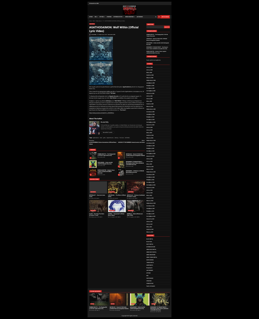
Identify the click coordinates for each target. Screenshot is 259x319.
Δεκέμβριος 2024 (150, 114)
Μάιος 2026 (149, 72)
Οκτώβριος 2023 (150, 151)
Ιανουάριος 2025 (150, 111)
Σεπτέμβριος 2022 (150, 185)
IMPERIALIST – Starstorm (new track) (98, 187)
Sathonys (116, 137)
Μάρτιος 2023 (149, 169)
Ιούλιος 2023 (149, 158)
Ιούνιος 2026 (149, 69)
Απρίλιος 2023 (150, 166)
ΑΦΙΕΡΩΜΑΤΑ (149, 265)
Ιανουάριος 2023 (150, 174)
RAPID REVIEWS (150, 259)
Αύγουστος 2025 (150, 93)
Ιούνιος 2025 (149, 98)
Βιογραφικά (149, 267)
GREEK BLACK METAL (151, 249)
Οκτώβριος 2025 (150, 88)
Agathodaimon (96, 137)
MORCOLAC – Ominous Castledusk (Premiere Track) (136, 187)
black (101, 137)
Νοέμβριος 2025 (150, 85)
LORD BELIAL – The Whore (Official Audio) (117, 187)
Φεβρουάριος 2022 (151, 203)
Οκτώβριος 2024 (150, 119)
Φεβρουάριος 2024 (151, 140)
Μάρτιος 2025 (149, 106)
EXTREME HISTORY (118, 16)
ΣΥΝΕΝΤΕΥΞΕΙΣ (149, 283)
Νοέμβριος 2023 (150, 148)
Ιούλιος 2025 (149, 96)
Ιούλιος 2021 (149, 221)
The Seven (122, 137)
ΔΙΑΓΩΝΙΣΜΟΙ (140, 16)
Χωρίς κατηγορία (150, 286)
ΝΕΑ (96, 16)
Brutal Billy (93, 34)
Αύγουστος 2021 (150, 219)
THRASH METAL (150, 262)
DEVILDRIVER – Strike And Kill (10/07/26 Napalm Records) (93, 164)
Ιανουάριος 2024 (150, 143)
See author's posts (107, 132)
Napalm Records (110, 137)
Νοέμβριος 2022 (150, 179)
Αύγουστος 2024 (150, 124)
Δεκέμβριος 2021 (150, 208)
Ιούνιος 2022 (149, 192)
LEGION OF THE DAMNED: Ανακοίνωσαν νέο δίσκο (131, 141)
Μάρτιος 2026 (149, 77)
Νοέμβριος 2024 (150, 117)
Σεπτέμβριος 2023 (150, 153)
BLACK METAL (92, 23)
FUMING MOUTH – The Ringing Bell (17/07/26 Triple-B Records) (93, 155)
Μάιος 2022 (149, 195)
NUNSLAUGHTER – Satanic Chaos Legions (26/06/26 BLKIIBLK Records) (93, 172)
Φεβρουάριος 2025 (151, 109)
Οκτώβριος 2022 (150, 182)
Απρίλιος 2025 (150, 103)
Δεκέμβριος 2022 (150, 177)
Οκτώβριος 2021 (150, 213)
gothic (104, 137)
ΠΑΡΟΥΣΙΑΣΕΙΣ (149, 278)
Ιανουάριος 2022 (150, 205)
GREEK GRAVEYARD (129, 16)
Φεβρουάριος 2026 (151, 80)
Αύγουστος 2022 (150, 187)
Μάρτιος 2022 (149, 200)
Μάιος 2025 (149, 101)
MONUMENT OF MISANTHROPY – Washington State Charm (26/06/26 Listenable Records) (121, 164)
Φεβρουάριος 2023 (151, 171)
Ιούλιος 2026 (149, 67)
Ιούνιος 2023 (149, 161)
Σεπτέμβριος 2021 (150, 216)
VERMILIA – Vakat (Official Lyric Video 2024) (136, 206)
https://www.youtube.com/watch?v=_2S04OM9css (101, 113)
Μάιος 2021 (149, 226)
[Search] (155, 17)
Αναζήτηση (150, 24)
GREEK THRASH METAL (151, 257)
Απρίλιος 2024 (150, 135)
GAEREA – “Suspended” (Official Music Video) (117, 206)
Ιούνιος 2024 (149, 130)
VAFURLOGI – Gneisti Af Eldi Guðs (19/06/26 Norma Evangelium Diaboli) (121, 155)
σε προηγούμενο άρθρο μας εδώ (106, 91)
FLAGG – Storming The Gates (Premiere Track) (98, 206)
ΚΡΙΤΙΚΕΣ (102, 16)
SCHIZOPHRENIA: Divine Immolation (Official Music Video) (102, 142)
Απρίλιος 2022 (150, 198)
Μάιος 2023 (149, 164)
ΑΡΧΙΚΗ (91, 16)
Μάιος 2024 (149, 132)
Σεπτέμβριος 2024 (150, 122)
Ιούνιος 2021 (149, 224)
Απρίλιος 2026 (150, 75)
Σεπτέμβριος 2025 (150, 90)
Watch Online (165, 16)
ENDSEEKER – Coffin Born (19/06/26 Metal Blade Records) (121, 172)
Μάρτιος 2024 (149, 138)
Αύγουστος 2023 (150, 156)
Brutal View (149, 241)
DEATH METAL (149, 244)
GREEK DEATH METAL (151, 252)
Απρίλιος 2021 (150, 229)
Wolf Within (127, 137)
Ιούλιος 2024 (149, 127)
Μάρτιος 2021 (149, 232)
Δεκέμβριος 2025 (150, 83)
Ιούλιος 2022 (149, 190)
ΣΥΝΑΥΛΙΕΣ (109, 16)
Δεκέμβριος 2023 (150, 145)
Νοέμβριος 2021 (150, 211)
